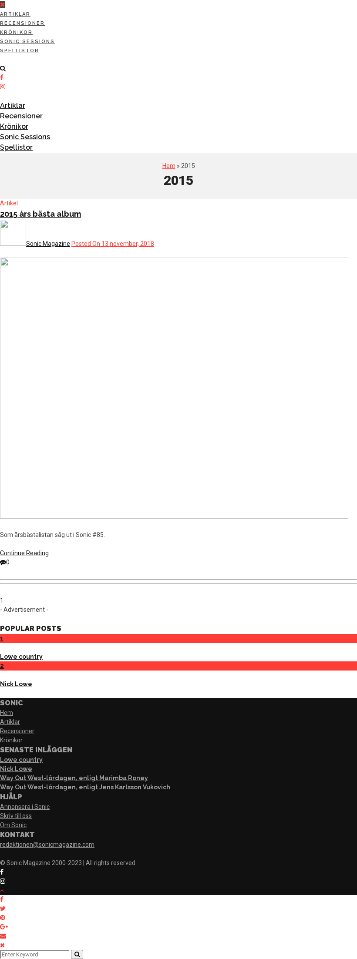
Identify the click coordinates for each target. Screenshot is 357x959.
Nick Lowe (16, 684)
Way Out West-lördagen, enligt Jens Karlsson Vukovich (85, 787)
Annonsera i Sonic (25, 806)
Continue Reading (24, 553)
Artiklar (15, 14)
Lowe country (21, 656)
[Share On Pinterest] (2, 917)
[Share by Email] (3, 935)
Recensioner (22, 23)
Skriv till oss (16, 815)
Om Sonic (13, 825)
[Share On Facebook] (1, 899)
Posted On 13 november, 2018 (112, 243)
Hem (168, 165)
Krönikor (16, 32)
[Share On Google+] (4, 926)
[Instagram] (2, 86)
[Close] (2, 945)
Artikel (9, 203)
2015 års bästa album (40, 213)
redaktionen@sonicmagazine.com (47, 844)
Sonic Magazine (48, 243)
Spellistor (19, 51)
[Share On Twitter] (3, 908)
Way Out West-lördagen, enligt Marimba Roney (74, 778)
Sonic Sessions (27, 41)
